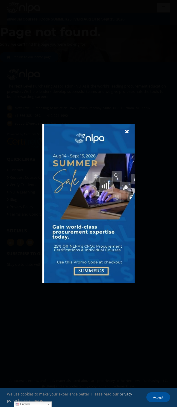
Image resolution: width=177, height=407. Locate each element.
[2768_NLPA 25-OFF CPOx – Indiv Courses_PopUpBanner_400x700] (89, 126)
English (24, 404)
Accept (158, 397)
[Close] (127, 132)
